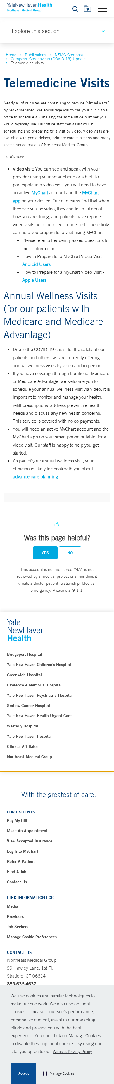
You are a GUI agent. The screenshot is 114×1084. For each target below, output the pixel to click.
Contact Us (17, 882)
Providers (15, 916)
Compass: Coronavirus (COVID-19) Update (48, 59)
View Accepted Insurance (29, 841)
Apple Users (34, 280)
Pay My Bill (17, 820)
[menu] (102, 8)
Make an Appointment (27, 830)
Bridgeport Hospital (24, 654)
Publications (35, 55)
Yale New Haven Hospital (29, 736)
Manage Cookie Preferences (32, 937)
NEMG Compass (69, 55)
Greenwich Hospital (24, 674)
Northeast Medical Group (29, 756)
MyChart (40, 192)
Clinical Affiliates (22, 746)
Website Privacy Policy (72, 1051)
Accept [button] (23, 1073)
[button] (58, 1073)
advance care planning (35, 476)
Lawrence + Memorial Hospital (34, 685)
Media (12, 906)
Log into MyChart (22, 851)
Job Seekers (17, 926)
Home (11, 55)
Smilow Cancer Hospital (28, 705)
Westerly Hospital (22, 726)
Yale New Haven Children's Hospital (39, 664)
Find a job (16, 871)
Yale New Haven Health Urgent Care (39, 715)
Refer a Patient (21, 861)
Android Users (36, 264)
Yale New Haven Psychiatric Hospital (40, 695)
